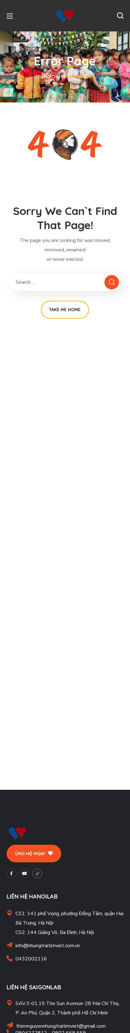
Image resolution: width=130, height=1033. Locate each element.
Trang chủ (47, 77)
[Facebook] (11, 873)
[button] (120, 15)
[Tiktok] (37, 873)
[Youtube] (24, 873)
